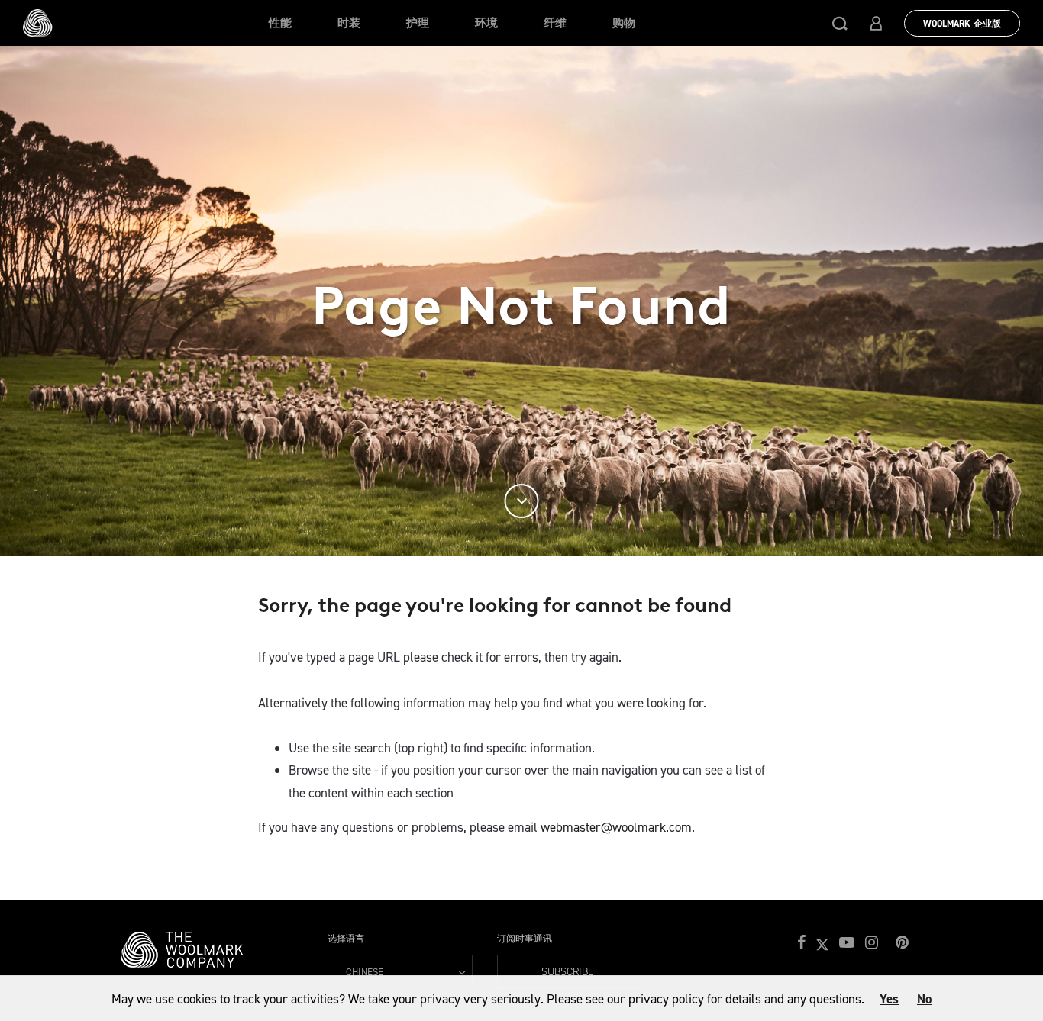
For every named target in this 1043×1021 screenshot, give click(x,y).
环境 (486, 23)
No (924, 998)
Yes (889, 998)
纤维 (555, 23)
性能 (280, 23)
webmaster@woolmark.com (616, 827)
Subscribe (567, 972)
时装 (348, 23)
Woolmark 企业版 (962, 24)
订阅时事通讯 (524, 938)
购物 (623, 23)
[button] (840, 23)
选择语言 (346, 938)
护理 (417, 23)
